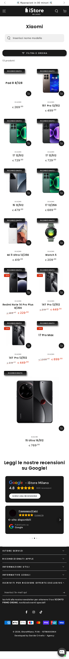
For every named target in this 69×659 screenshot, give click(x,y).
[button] (56, 11)
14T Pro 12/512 (51, 304)
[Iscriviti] (65, 592)
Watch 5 (50, 255)
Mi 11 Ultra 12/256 (18, 255)
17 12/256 (51, 205)
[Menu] (4, 11)
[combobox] (30, 38)
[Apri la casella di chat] (61, 652)
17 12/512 (18, 155)
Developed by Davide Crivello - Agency (34, 635)
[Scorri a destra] (64, 3)
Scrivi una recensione (24, 496)
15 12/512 (18, 205)
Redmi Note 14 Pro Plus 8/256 (18, 306)
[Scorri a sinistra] (5, 3)
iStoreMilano (27, 631)
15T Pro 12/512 (51, 105)
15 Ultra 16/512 (34, 440)
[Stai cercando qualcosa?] (8, 38)
